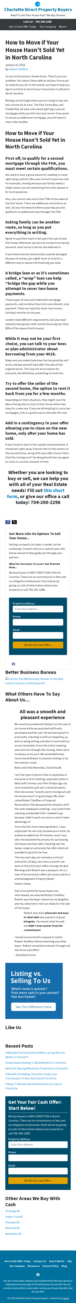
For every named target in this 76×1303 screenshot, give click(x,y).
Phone (17, 617)
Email (17, 630)
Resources (34, 1266)
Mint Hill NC (12, 1228)
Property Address (24, 603)
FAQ (69, 1261)
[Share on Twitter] (14, 522)
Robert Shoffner (18, 69)
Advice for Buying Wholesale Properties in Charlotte (36, 1068)
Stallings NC (12, 1211)
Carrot (66, 1298)
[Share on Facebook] (7, 522)
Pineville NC (12, 1222)
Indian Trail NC (14, 1217)
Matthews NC (13, 1234)
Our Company (48, 27)
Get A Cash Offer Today (22, 27)
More (62, 27)
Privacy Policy (51, 1266)
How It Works (57, 1261)
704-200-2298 (43, 22)
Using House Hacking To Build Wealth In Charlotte (35, 1063)
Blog (64, 1266)
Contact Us (39, 1261)
